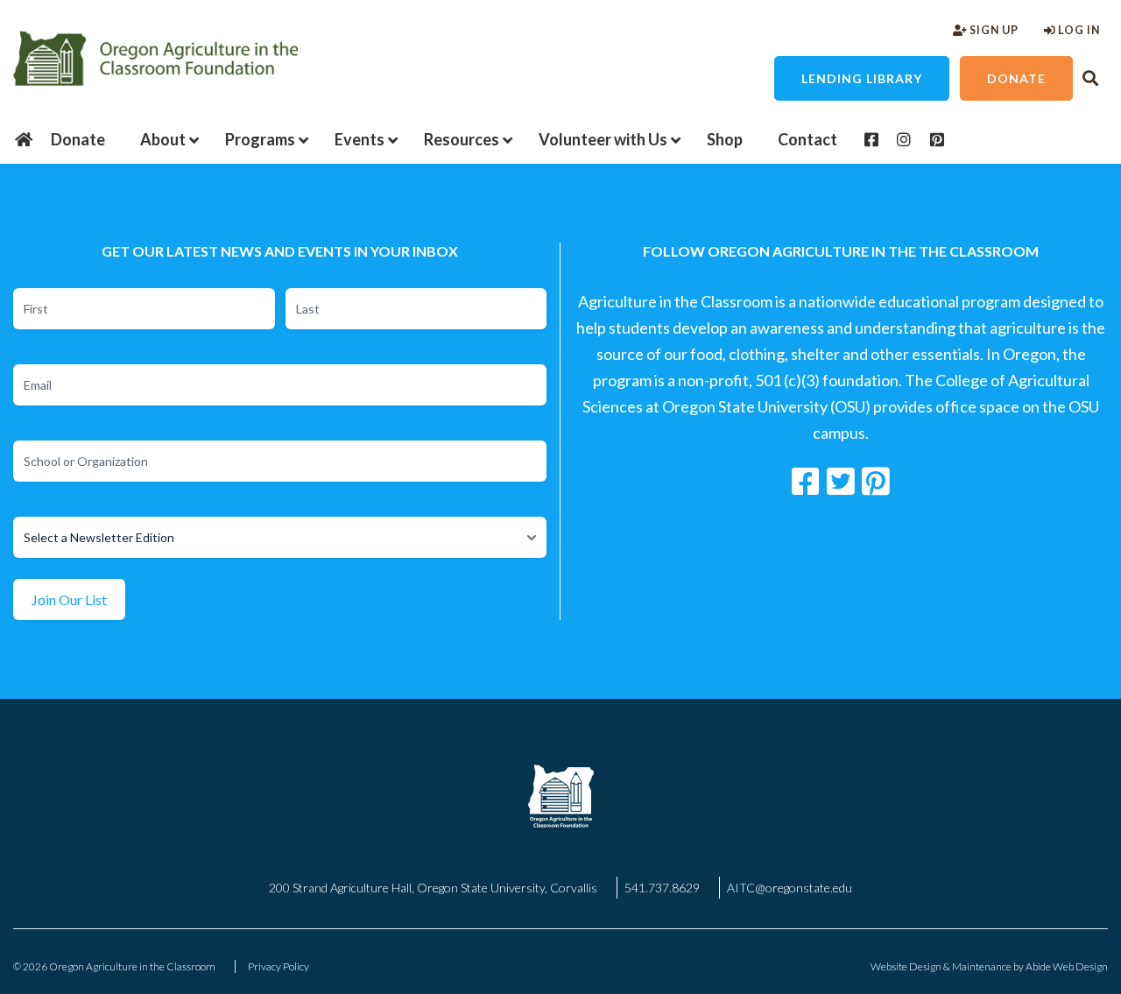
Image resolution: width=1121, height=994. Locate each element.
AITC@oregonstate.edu (789, 887)
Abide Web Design (1067, 966)
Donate (1016, 78)
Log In (1077, 30)
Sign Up (993, 30)
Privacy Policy (278, 966)
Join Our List (69, 599)
